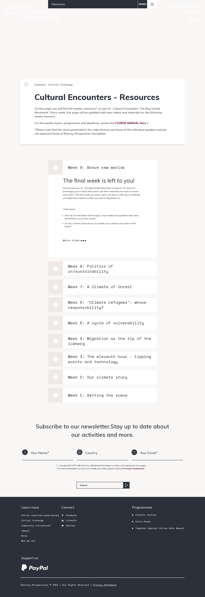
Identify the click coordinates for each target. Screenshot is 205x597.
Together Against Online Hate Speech (159, 528)
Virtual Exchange (32, 520)
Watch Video (71, 240)
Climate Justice (145, 514)
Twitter (70, 525)
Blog (24, 535)
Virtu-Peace (143, 521)
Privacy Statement (134, 468)
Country (91, 453)
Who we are (28, 540)
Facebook (71, 515)
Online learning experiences (40, 515)
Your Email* (149, 453)
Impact (25, 530)
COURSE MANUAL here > (132, 123)
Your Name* (40, 453)
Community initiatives (36, 525)
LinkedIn (71, 520)
